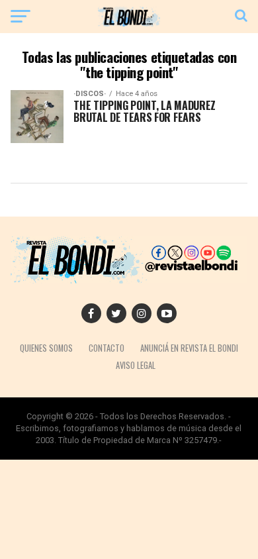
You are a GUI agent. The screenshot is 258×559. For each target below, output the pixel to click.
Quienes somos (46, 348)
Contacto (106, 348)
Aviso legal (135, 365)
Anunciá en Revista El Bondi (189, 348)
